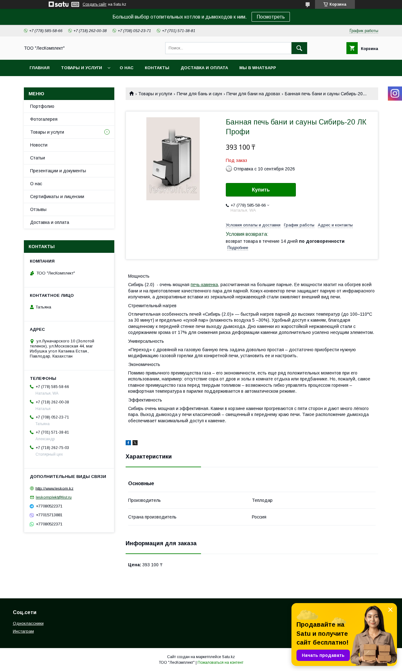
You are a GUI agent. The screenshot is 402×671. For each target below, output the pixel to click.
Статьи (37, 157)
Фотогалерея (43, 119)
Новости (38, 144)
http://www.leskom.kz (54, 488)
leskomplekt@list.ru (54, 497)
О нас (126, 67)
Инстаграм (23, 631)
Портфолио (42, 106)
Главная (40, 67)
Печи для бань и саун (199, 93)
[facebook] (128, 443)
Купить (261, 189)
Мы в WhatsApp (257, 67)
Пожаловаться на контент (220, 662)
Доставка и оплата (204, 67)
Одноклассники (28, 623)
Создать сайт (94, 4)
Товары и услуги (81, 67)
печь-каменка (204, 284)
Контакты (157, 67)
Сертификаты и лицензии (57, 196)
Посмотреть (271, 16)
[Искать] (299, 48)
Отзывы (38, 209)
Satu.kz (228, 657)
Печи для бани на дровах (253, 93)
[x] (135, 443)
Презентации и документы (58, 170)
